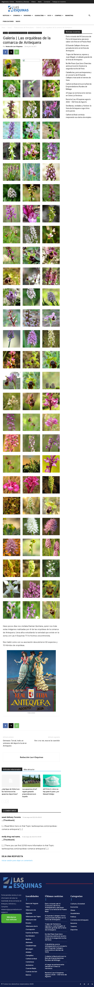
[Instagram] (84, 984)
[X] (11, 52)
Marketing (69, 15)
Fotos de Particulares (35, 33)
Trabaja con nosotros (59, 2)
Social (10, 27)
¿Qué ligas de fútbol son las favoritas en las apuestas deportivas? (10, 791)
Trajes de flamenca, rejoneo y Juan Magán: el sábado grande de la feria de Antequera (79, 57)
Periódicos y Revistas (22, 2)
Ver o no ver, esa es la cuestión (47, 741)
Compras (58, 15)
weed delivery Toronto (11, 817)
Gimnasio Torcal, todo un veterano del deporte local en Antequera (15, 743)
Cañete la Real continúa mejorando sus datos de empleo (78, 116)
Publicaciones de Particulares (24, 27)
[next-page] (7, 801)
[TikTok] (88, 984)
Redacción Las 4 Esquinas (14, 46)
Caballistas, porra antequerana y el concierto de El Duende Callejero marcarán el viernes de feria (78, 76)
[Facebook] (5, 52)
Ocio (49, 15)
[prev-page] (3, 801)
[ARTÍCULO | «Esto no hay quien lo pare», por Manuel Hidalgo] (52, 781)
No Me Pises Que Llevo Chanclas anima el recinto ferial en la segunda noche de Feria (78, 66)
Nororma (27, 15)
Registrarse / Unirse (8, 2)
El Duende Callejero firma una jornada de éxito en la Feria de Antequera (77, 48)
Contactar (47, 2)
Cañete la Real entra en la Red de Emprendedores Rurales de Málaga (79, 86)
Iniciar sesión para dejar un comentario (17, 860)
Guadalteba (39, 15)
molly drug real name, (11, 836)
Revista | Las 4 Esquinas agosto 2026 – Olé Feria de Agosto (78, 100)
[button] (89, 15)
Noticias (6, 15)
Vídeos (33, 2)
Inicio (3, 27)
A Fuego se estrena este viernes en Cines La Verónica (78, 94)
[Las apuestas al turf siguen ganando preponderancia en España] (31, 781)
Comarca (16, 15)
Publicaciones (8, 21)
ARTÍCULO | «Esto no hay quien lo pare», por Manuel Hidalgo (51, 791)
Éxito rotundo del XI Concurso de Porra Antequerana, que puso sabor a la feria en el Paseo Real (78, 39)
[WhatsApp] (16, 52)
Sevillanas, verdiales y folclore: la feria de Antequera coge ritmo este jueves (78, 108)
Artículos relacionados (12, 769)
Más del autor (29, 769)
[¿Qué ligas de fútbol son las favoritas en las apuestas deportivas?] (11, 781)
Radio (40, 2)
